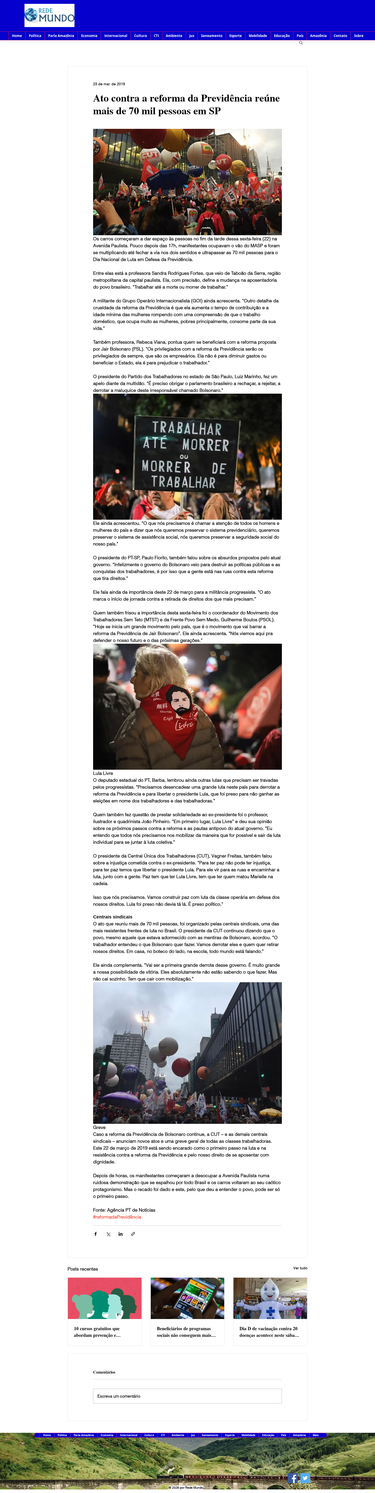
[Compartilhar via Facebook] (95, 1233)
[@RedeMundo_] (305, 1478)
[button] (300, 42)
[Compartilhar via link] (133, 1233)
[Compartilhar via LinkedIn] (120, 1233)
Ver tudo (300, 1268)
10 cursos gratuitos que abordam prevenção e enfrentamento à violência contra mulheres (99, 1331)
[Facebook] (293, 1478)
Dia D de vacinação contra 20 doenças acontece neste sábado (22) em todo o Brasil (269, 1331)
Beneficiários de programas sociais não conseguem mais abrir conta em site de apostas (186, 1331)
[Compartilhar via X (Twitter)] (108, 1233)
